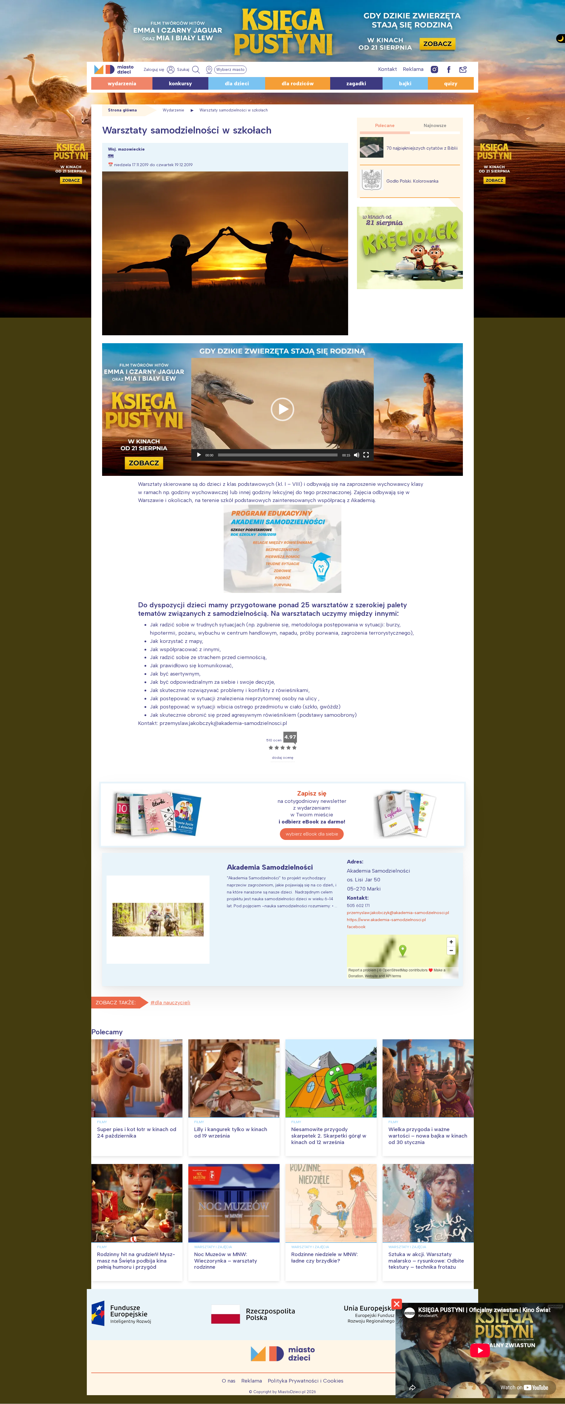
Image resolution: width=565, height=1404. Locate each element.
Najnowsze (435, 125)
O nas (228, 1381)
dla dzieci (237, 83)
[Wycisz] (357, 455)
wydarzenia (122, 83)
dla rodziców (298, 83)
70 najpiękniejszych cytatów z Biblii (422, 148)
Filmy (102, 1122)
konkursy (180, 83)
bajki (405, 83)
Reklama (413, 69)
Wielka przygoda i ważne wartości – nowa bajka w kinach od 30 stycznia (427, 1135)
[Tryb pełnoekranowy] (366, 455)
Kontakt (387, 69)
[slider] (278, 454)
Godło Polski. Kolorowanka (412, 181)
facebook (356, 926)
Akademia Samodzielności (270, 867)
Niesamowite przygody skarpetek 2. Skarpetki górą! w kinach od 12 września (328, 1135)
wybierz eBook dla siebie (312, 834)
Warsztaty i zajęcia (213, 1247)
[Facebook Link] (449, 69)
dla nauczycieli (172, 1002)
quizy (450, 83)
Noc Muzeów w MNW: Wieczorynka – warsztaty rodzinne (225, 1260)
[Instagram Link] (434, 69)
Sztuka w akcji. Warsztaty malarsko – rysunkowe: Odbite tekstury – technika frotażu (426, 1260)
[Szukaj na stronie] (189, 70)
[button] (282, 409)
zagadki (356, 83)
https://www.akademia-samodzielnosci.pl (386, 919)
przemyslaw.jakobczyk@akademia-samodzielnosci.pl (398, 912)
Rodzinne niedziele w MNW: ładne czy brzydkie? (324, 1257)
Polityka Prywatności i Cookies (305, 1381)
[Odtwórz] (199, 455)
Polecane (385, 125)
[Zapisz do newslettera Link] (463, 69)
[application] (282, 409)
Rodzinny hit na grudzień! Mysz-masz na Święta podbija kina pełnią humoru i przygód (136, 1260)
